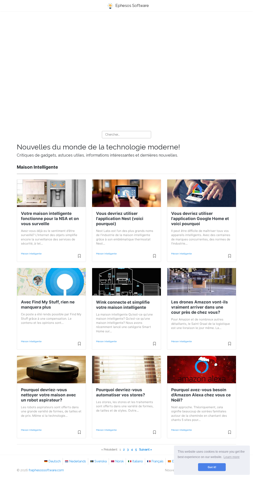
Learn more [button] (232, 457)
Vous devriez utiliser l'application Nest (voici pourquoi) (119, 218)
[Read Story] (79, 257)
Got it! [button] (212, 467)
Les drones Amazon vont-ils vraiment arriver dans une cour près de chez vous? (199, 307)
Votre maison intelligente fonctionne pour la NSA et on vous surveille (50, 218)
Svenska (100, 461)
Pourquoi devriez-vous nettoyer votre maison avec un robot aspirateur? (48, 394)
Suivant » (145, 449)
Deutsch (54, 461)
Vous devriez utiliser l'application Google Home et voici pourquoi (200, 218)
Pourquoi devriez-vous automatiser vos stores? (120, 392)
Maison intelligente (31, 253)
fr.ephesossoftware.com (46, 470)
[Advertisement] (126, 45)
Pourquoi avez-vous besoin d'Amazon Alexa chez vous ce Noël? (201, 394)
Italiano (137, 461)
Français (157, 461)
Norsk (119, 461)
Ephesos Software (131, 5)
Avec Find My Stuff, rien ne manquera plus (48, 304)
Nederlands (77, 461)
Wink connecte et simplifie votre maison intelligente (123, 305)
